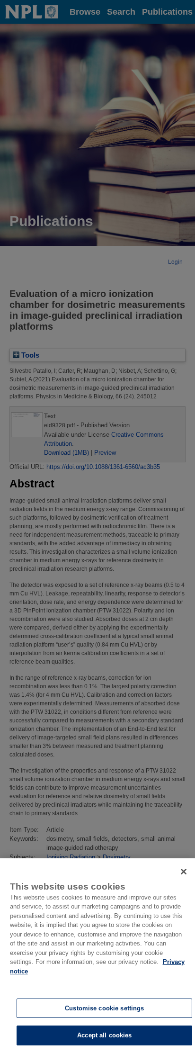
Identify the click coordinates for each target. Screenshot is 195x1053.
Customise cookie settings (104, 1008)
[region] (97, 955)
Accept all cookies (104, 1035)
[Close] (183, 871)
